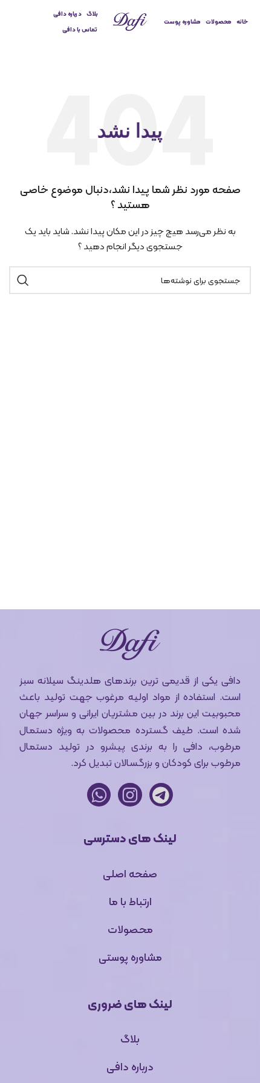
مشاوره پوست (182, 21)
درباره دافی (67, 13)
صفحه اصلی (130, 873)
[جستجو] (23, 280)
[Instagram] (129, 795)
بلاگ (92, 13)
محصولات (219, 21)
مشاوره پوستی (130, 956)
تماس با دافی (79, 29)
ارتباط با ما (130, 901)
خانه (242, 21)
